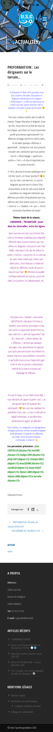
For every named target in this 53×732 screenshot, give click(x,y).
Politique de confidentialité (22, 712)
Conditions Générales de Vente (28, 706)
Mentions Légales (18, 695)
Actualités (36, 85)
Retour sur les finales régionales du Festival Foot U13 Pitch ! (25, 646)
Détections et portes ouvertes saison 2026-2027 (26, 655)
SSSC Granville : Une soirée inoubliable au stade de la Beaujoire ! (27, 672)
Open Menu (45, 19)
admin (25, 85)
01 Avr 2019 (14, 85)
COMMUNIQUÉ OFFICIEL (21, 639)
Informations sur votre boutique (24, 701)
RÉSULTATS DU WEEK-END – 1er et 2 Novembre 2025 (26, 664)
